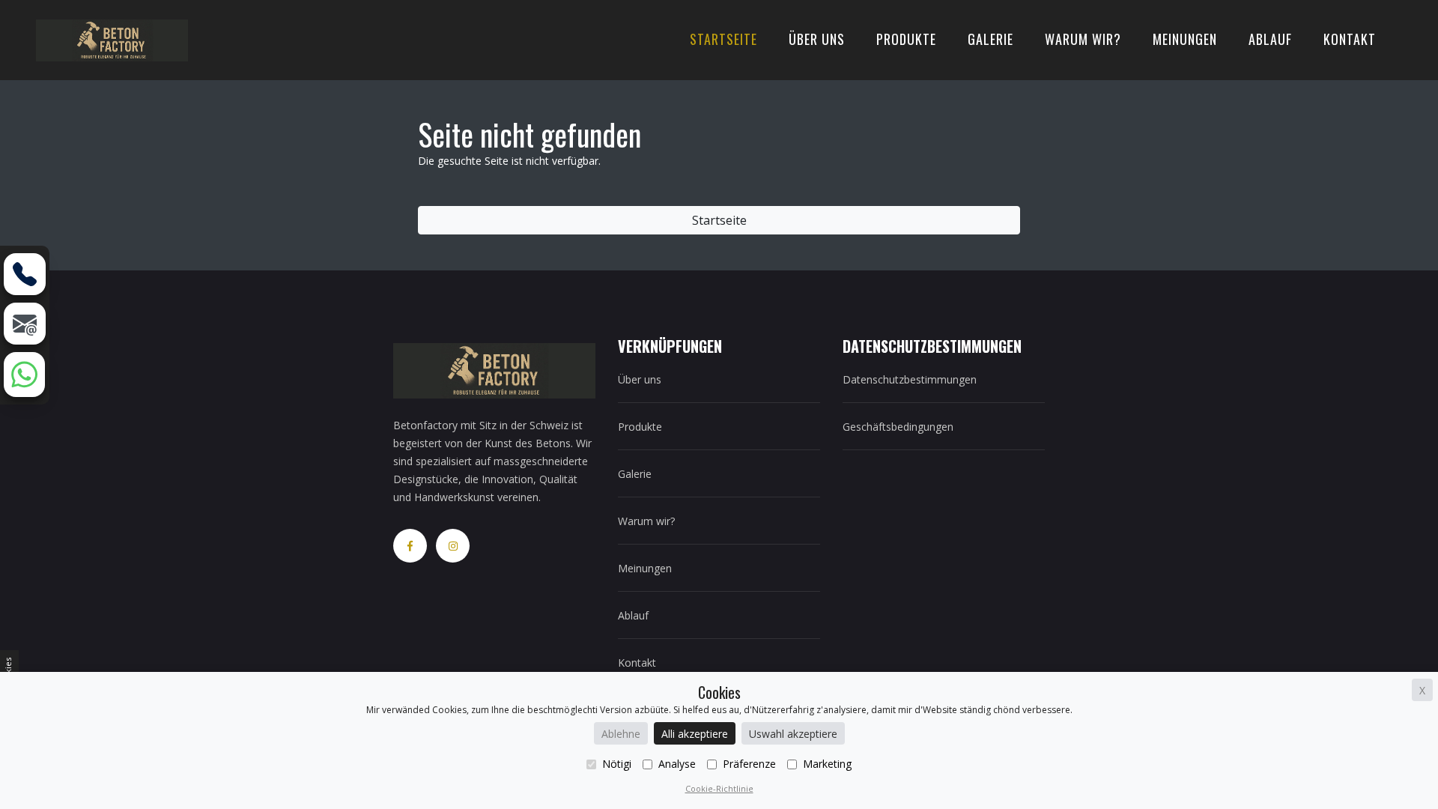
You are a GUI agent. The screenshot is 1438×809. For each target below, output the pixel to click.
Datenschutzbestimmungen (910, 379)
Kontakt (1349, 39)
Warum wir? (1083, 39)
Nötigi (616, 764)
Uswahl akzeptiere (793, 734)
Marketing (827, 764)
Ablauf (1270, 39)
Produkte (906, 39)
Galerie (990, 39)
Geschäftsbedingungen (898, 426)
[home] (112, 38)
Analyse (677, 764)
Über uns (817, 39)
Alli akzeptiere (694, 734)
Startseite (723, 39)
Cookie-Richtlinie (719, 788)
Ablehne (620, 734)
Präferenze (749, 764)
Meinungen (1185, 39)
